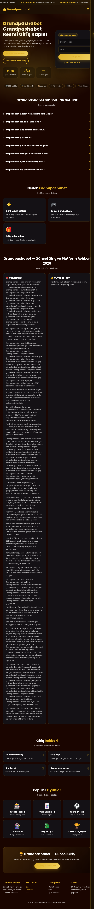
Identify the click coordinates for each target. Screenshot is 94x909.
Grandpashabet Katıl (47, 866)
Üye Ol (79, 62)
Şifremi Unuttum (70, 62)
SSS (27, 892)
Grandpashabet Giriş (15, 53)
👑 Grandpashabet (17, 9)
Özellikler (29, 890)
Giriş (27, 887)
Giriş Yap (76, 57)
